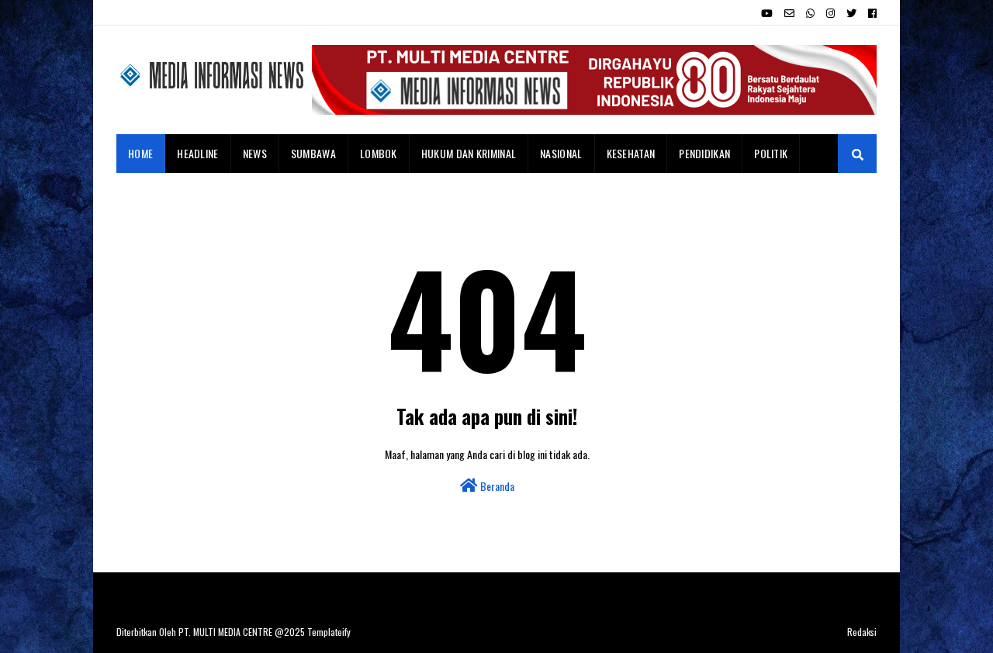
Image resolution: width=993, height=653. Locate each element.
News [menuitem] (255, 153)
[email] (789, 13)
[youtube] (767, 13)
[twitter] (851, 13)
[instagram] (830, 13)
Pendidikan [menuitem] (704, 153)
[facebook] (870, 13)
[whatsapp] (810, 13)
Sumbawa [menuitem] (313, 153)
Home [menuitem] (140, 153)
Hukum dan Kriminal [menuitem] (468, 153)
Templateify (329, 631)
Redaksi (862, 631)
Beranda (496, 486)
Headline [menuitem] (197, 153)
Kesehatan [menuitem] (631, 153)
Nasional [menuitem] (561, 153)
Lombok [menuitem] (378, 153)
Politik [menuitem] (770, 153)
